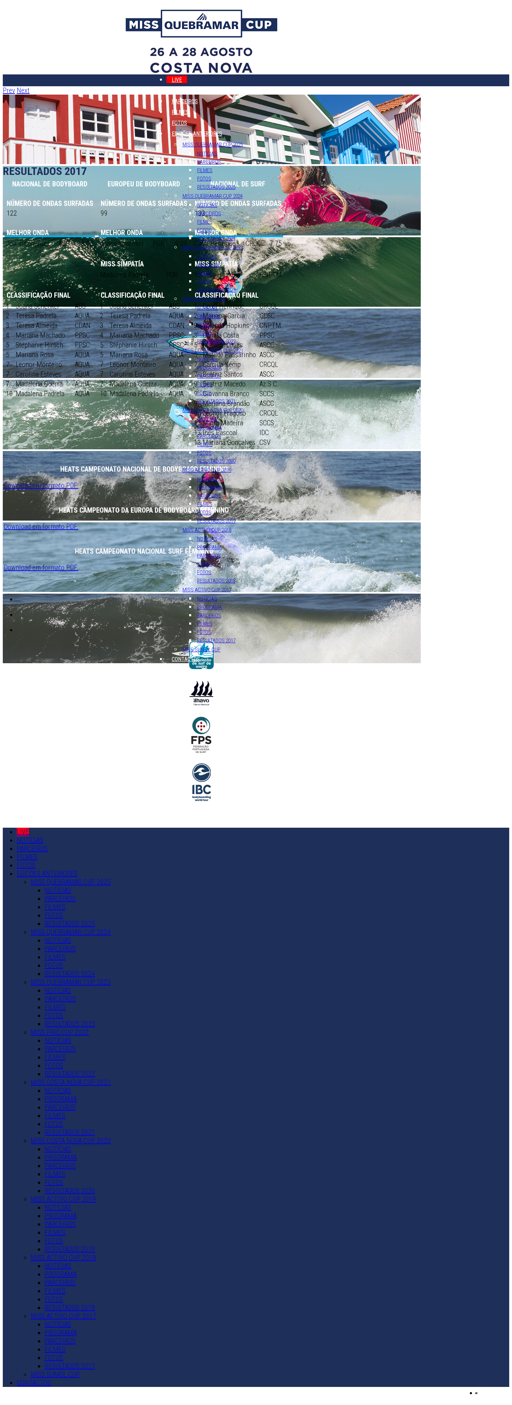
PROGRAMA (209, 368)
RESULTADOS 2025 (216, 187)
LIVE (177, 80)
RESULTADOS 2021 (216, 401)
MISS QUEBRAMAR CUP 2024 (213, 196)
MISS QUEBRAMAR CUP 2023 (213, 247)
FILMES (180, 112)
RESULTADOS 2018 (216, 581)
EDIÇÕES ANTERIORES (197, 133)
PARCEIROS (185, 101)
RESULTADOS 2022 (216, 341)
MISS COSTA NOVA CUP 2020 (213, 410)
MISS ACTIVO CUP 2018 (207, 530)
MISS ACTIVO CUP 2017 (207, 590)
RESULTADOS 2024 (216, 238)
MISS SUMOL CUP (201, 650)
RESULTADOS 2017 (216, 640)
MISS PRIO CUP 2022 (204, 299)
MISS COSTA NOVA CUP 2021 (213, 350)
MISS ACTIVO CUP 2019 (207, 470)
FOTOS (179, 123)
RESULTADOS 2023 (216, 290)
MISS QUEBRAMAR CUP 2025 (213, 145)
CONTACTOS (186, 659)
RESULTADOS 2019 (216, 521)
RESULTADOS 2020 (216, 461)
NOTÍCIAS (183, 90)
